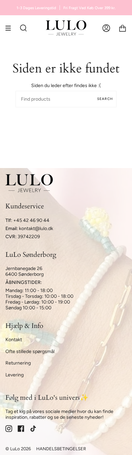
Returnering (18, 363)
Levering (14, 375)
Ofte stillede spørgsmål (29, 351)
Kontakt (13, 340)
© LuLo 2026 (18, 448)
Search (105, 99)
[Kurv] (122, 28)
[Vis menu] (10, 28)
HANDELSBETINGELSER (61, 448)
